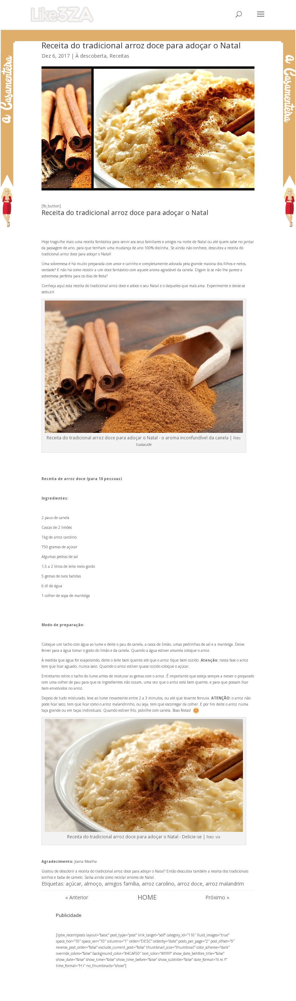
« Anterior (76, 897)
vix (218, 836)
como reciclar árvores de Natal (129, 877)
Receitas (119, 55)
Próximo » (217, 897)
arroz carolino (158, 883)
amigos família (122, 883)
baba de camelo (69, 877)
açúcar (73, 883)
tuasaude (144, 444)
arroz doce (190, 883)
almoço (93, 883)
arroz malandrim (224, 883)
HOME (147, 897)
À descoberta (90, 55)
